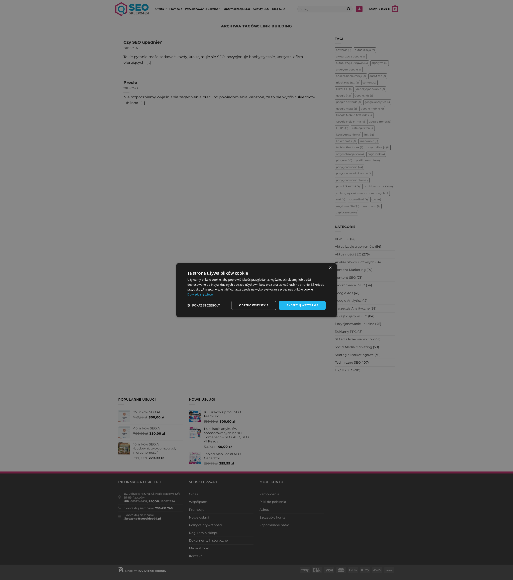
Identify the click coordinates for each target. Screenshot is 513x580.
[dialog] (256, 290)
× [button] (330, 267)
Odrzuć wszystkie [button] (253, 305)
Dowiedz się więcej (200, 294)
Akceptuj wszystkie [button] (302, 305)
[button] (203, 305)
